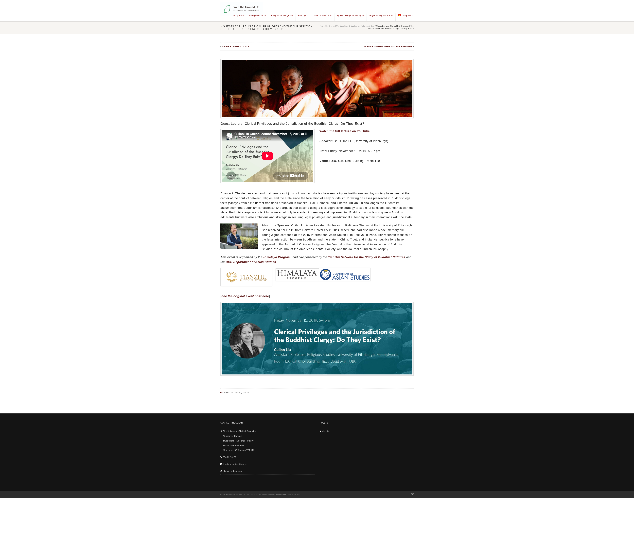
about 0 (326, 431)
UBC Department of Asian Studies (251, 262)
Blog (372, 26)
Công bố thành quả (281, 16)
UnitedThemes (293, 494)
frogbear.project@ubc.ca (235, 464)
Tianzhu (246, 392)
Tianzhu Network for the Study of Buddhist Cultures (366, 257)
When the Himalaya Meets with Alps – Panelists (388, 46)
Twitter (412, 494)
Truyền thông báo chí (379, 16)
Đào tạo (302, 16)
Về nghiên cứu (256, 16)
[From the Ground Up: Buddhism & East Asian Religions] (241, 11)
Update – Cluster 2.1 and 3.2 (236, 46)
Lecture (237, 392)
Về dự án (237, 16)
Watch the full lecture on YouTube (344, 131)
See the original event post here (245, 296)
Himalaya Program (277, 257)
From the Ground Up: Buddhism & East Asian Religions (344, 26)
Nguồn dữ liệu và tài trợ (349, 16)
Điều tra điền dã (321, 16)
